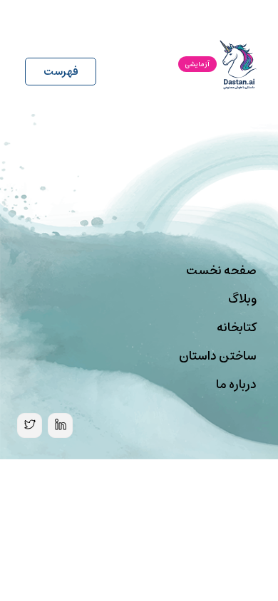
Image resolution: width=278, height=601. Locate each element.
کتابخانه (237, 327)
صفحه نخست (221, 270)
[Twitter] (29, 425)
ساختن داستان (218, 356)
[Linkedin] (60, 425)
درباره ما (236, 384)
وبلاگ (242, 299)
